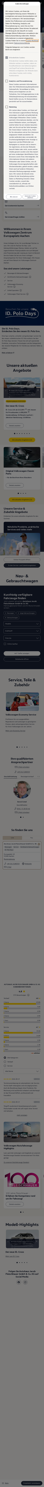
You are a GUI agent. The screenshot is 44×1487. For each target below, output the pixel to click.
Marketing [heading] (13, 107)
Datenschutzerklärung (22, 43)
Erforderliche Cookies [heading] (17, 58)
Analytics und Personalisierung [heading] (20, 81)
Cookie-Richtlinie (32, 41)
